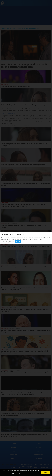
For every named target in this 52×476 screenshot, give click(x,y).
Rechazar (11, 241)
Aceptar (18, 241)
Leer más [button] (24, 473)
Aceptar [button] (45, 472)
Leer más (4, 241)
